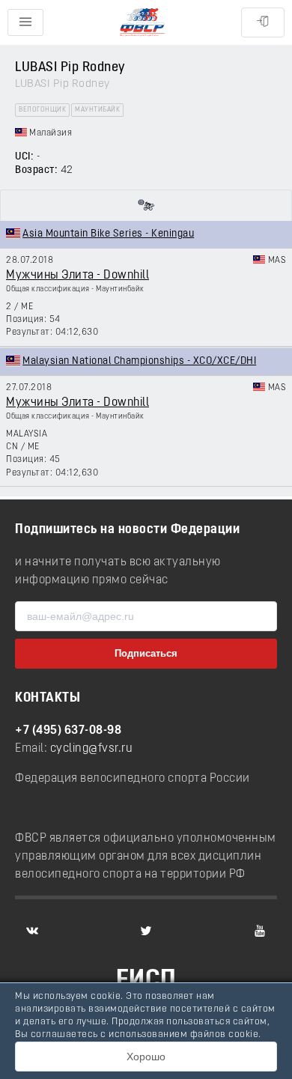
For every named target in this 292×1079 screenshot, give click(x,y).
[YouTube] (260, 931)
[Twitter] (146, 931)
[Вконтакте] (32, 931)
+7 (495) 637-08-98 (68, 731)
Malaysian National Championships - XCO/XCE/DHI (139, 361)
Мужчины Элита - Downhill (77, 276)
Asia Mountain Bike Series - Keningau (108, 234)
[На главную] (142, 22)
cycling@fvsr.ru (91, 749)
